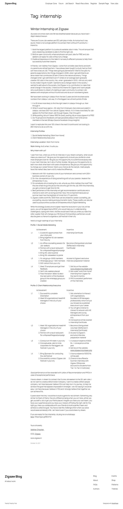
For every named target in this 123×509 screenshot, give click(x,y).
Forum (61, 3)
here (32, 417)
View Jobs (114, 3)
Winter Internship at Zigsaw (50, 29)
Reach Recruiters (82, 3)
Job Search (69, 3)
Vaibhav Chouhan (37, 429)
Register (94, 3)
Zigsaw (37, 434)
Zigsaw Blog (10, 3)
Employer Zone (51, 3)
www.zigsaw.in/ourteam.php (81, 269)
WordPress (115, 503)
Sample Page (104, 3)
